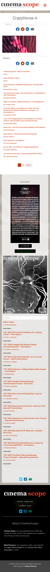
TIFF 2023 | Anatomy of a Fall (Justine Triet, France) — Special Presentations (25, 419)
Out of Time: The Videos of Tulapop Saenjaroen (20, 147)
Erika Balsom (10, 130)
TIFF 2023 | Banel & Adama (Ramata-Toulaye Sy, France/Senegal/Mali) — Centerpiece (23, 444)
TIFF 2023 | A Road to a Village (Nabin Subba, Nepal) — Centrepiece (24, 370)
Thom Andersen (11, 143)
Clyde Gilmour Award (14, 547)
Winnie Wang (9, 374)
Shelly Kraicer (10, 337)
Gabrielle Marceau (12, 349)
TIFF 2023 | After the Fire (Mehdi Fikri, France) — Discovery (23, 394)
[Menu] (45, 5)
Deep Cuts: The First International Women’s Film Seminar (24, 127)
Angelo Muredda (11, 386)
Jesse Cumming (11, 150)
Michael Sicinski (11, 362)
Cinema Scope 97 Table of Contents (16, 71)
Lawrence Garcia (11, 156)
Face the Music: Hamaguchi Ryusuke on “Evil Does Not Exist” (23, 85)
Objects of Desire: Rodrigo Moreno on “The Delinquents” (23, 102)
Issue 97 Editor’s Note (11, 78)
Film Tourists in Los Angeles (13, 140)
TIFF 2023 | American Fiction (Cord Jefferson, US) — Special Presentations (24, 407)
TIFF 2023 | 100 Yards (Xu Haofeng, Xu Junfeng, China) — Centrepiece (22, 333)
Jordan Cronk (10, 104)
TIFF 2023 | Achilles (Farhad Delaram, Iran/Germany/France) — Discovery (18, 382)
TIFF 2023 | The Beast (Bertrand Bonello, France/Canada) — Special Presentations (20, 456)
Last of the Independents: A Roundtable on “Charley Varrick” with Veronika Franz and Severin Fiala (22, 120)
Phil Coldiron (9, 137)
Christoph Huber (11, 123)
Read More (7, 328)
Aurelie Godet (10, 423)
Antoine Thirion (10, 115)
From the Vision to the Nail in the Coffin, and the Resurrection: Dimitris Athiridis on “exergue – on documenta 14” (21, 110)
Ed (6, 74)
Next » (28, 165)
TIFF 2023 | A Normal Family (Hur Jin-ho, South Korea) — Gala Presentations (22, 358)
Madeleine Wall (11, 448)
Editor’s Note (8, 322)
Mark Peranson (10, 325)
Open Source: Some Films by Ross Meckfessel (20, 134)
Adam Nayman (10, 98)
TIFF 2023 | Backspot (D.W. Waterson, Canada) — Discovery (23, 431)
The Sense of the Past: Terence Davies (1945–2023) (22, 153)
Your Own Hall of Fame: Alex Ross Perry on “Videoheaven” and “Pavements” (24, 94)
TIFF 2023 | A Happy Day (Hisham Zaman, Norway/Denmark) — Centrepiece (20, 345)
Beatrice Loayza (11, 89)
